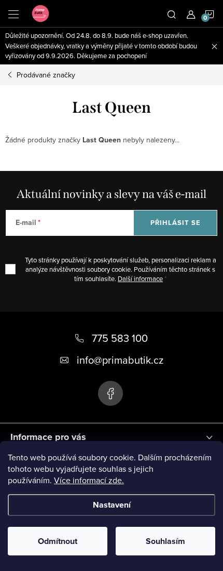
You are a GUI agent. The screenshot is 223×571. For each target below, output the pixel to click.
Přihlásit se (175, 223)
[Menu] (13, 13)
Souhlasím (165, 541)
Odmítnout (57, 541)
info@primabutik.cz (120, 359)
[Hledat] (171, 13)
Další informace (140, 278)
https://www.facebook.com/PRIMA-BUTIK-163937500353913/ (110, 393)
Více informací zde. (89, 480)
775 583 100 (120, 338)
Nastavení (112, 505)
